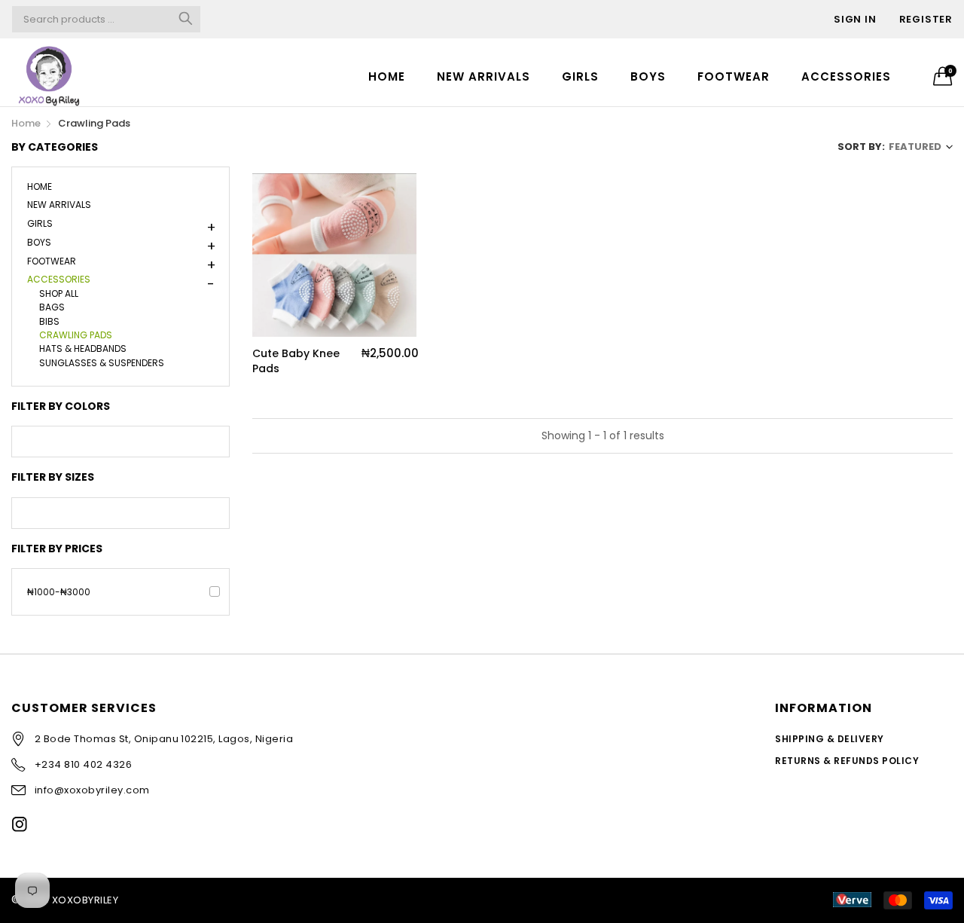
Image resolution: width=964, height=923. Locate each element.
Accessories (846, 76)
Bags (52, 306)
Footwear (733, 76)
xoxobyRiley (85, 900)
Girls (580, 76)
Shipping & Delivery (829, 738)
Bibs (49, 320)
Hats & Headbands (83, 347)
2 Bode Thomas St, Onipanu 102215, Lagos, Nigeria (164, 739)
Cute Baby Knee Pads (296, 361)
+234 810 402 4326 (83, 764)
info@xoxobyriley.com (92, 790)
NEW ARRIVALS (483, 76)
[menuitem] (386, 76)
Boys (648, 76)
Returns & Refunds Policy (847, 760)
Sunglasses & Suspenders (101, 361)
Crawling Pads (75, 334)
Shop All (58, 292)
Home (386, 76)
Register (926, 19)
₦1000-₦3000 (58, 591)
